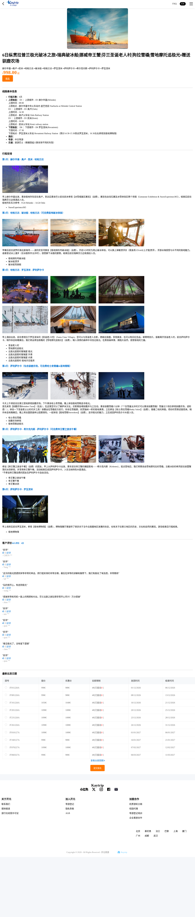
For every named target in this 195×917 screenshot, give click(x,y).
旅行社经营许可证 (10, 813)
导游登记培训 (135, 813)
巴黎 (167, 831)
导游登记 (70, 804)
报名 (7, 78)
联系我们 (6, 804)
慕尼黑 (148, 831)
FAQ (174, 4)
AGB (68, 813)
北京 (138, 831)
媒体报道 (6, 809)
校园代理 (133, 809)
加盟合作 (134, 799)
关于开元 (6, 799)
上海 (175, 831)
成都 (147, 836)
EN (182, 4)
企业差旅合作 (135, 818)
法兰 (158, 831)
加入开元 (70, 799)
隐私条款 (70, 809)
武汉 (156, 836)
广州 (138, 836)
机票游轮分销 (135, 804)
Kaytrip (97, 785)
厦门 (184, 831)
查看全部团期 (97, 760)
